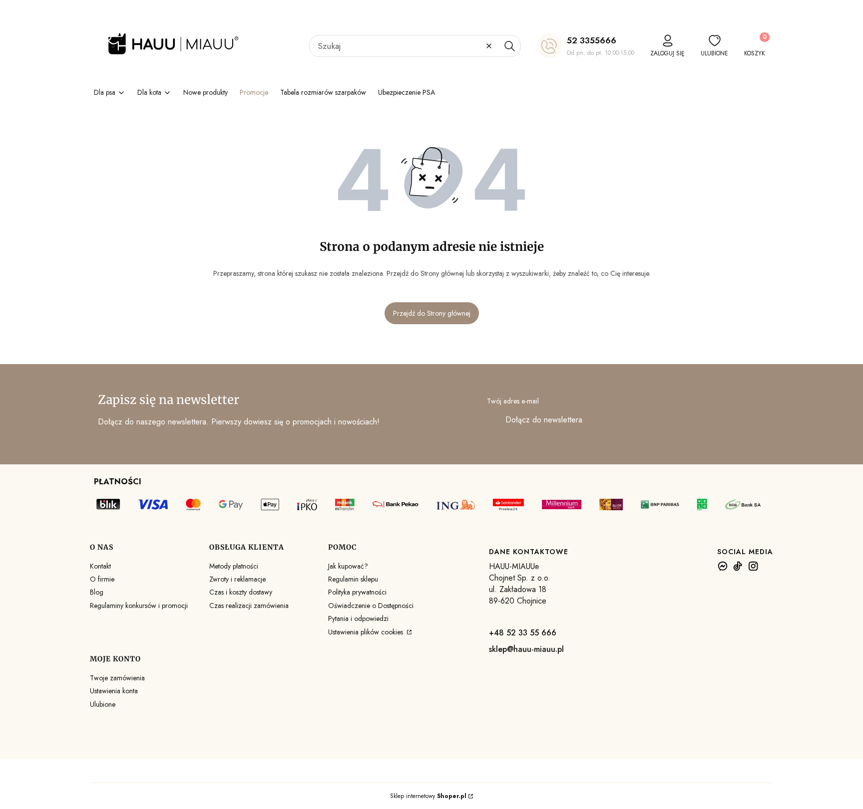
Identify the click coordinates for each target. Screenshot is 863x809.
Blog (96, 592)
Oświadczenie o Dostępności (371, 605)
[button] (509, 45)
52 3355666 (591, 40)
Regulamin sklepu (353, 579)
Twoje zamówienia (117, 678)
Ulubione (102, 704)
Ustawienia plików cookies (366, 632)
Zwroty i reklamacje (237, 579)
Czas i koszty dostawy (240, 592)
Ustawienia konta (114, 691)
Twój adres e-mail (513, 401)
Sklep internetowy (428, 796)
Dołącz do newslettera (543, 419)
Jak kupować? (348, 566)
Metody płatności (233, 566)
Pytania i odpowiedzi (358, 618)
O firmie (102, 579)
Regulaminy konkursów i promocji (139, 605)
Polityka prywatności (357, 592)
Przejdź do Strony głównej (431, 313)
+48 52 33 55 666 (522, 632)
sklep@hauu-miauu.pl (526, 649)
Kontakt (100, 566)
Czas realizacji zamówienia (249, 605)
